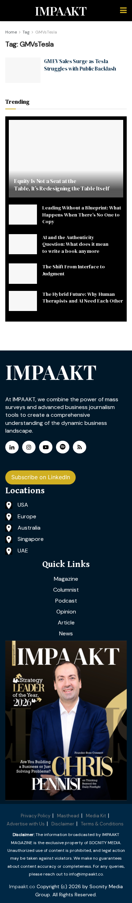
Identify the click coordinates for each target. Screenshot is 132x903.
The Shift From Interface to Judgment (73, 270)
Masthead (68, 816)
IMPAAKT (61, 11)
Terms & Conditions (102, 824)
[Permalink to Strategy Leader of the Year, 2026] (66, 720)
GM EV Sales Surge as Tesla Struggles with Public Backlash (80, 64)
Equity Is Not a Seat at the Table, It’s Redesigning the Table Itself (61, 184)
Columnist (66, 589)
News (66, 633)
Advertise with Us (26, 824)
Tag (26, 32)
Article (66, 622)
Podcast (66, 600)
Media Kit (96, 816)
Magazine (66, 578)
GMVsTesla (46, 32)
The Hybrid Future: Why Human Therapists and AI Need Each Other (82, 298)
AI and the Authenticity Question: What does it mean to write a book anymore (75, 244)
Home (11, 32)
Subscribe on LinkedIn (40, 477)
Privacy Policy (35, 816)
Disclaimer (62, 824)
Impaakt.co (22, 886)
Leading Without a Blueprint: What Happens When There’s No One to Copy (81, 214)
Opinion (66, 611)
